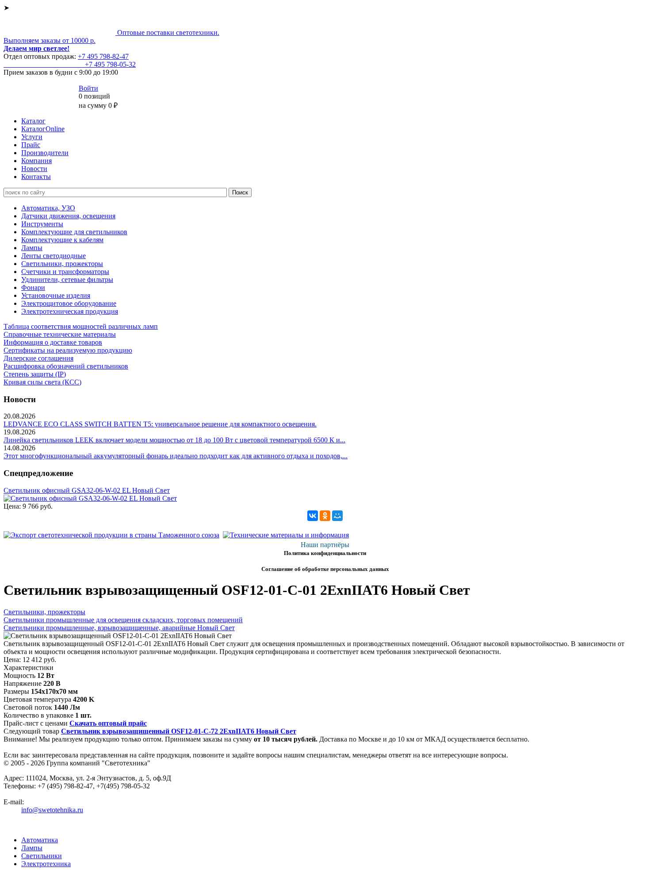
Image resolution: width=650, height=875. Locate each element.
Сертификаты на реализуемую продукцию (68, 350)
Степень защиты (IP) (35, 374)
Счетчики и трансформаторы (65, 271)
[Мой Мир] (337, 515)
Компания (36, 160)
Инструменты (42, 224)
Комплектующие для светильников (74, 232)
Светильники (41, 856)
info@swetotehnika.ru (52, 810)
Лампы (31, 247)
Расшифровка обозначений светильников (66, 366)
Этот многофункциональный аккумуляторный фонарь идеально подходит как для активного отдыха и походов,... (176, 456)
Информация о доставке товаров (53, 342)
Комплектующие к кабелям (62, 239)
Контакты (36, 176)
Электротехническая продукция (69, 311)
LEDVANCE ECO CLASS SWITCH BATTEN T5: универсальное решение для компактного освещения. (160, 424)
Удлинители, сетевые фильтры (67, 279)
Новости (34, 168)
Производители (45, 152)
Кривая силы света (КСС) (42, 382)
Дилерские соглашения (38, 358)
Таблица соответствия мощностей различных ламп (81, 326)
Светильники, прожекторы (62, 263)
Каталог (33, 121)
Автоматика (39, 840)
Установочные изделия (55, 295)
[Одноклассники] (325, 515)
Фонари (33, 287)
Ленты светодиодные (53, 255)
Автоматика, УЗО (48, 208)
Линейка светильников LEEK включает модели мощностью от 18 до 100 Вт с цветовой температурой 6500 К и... (174, 440)
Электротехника (46, 863)
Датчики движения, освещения (68, 216)
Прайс (30, 144)
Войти (88, 88)
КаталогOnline (43, 129)
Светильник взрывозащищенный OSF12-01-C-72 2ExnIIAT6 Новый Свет (178, 731)
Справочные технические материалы (60, 334)
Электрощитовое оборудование (68, 303)
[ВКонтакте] (312, 515)
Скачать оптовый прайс (108, 723)
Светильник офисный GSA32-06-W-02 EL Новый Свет (87, 490)
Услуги (31, 137)
